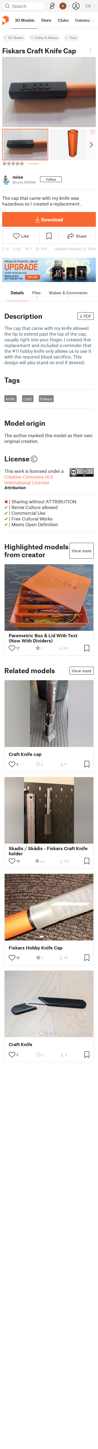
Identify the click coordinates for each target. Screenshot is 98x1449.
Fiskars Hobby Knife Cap (35, 947)
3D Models (15, 37)
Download (52, 219)
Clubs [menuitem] (63, 20)
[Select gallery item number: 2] (47, 937)
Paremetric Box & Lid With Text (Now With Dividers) (43, 638)
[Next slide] (91, 144)
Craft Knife (20, 1044)
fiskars (46, 398)
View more (81, 550)
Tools (73, 37)
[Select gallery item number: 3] (51, 937)
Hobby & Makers (46, 37)
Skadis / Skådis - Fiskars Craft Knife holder (48, 851)
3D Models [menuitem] (25, 20)
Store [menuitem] (46, 20)
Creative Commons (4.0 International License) (28, 482)
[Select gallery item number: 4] (56, 937)
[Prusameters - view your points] (62, 6)
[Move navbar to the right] (92, 20)
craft (27, 398)
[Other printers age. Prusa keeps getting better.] (49, 270)
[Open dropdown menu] (90, 50)
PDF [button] (87, 316)
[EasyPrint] (52, 6)
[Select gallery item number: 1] (41, 937)
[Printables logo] (5, 20)
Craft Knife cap (25, 754)
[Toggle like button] (12, 648)
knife (10, 398)
